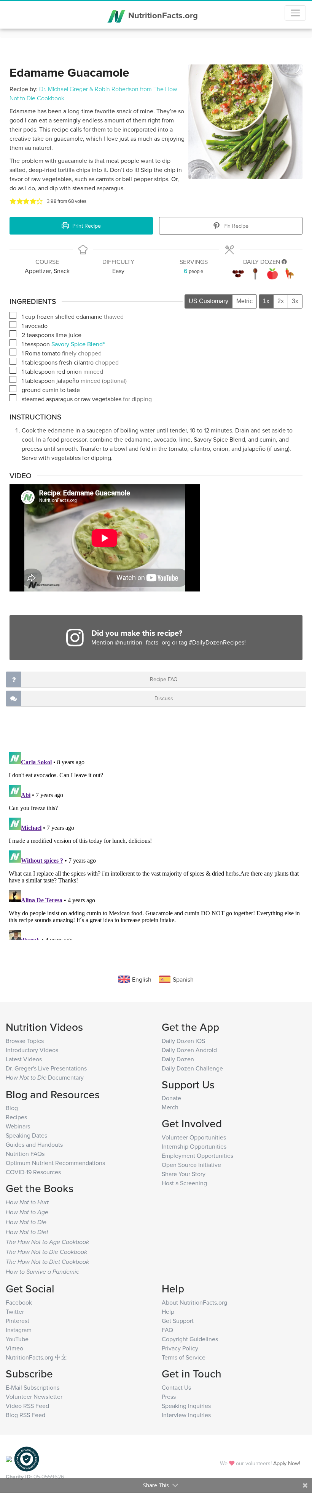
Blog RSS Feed (25, 1415)
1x (266, 301)
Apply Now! (286, 1463)
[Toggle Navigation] (295, 13)
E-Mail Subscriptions (32, 1387)
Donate (171, 1098)
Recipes (16, 1117)
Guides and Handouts (34, 1144)
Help (168, 1311)
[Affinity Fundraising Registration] (26, 1458)
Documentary (45, 1077)
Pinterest (17, 1320)
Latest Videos (24, 1059)
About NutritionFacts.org (194, 1302)
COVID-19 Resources (33, 1172)
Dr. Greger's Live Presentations (46, 1068)
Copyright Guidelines (190, 1339)
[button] (13, 201)
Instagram (19, 1330)
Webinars (18, 1126)
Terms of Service (183, 1357)
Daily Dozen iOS (183, 1041)
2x (280, 301)
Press (169, 1396)
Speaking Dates (26, 1135)
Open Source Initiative (191, 1164)
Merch (170, 1107)
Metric (244, 301)
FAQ (167, 1330)
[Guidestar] (9, 1458)
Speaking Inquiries (186, 1405)
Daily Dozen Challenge (192, 1068)
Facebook (19, 1302)
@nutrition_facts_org (142, 642)
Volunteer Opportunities (194, 1137)
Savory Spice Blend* (78, 344)
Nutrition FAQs (25, 1153)
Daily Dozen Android (189, 1050)
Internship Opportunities (194, 1146)
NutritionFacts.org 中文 (36, 1357)
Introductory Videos (32, 1050)
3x (295, 301)
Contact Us (176, 1387)
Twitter (15, 1311)
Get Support (178, 1320)
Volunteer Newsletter (34, 1396)
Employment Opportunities (197, 1155)
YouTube (17, 1339)
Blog (12, 1108)
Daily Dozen (178, 1059)
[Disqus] (156, 844)
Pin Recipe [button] (235, 226)
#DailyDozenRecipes (216, 642)
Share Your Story (183, 1174)
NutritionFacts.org (162, 15)
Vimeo (14, 1348)
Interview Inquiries (186, 1415)
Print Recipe (86, 226)
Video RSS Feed (27, 1405)
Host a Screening (184, 1183)
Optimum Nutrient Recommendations (55, 1163)
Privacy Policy (180, 1348)
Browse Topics (25, 1041)
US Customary (208, 301)
